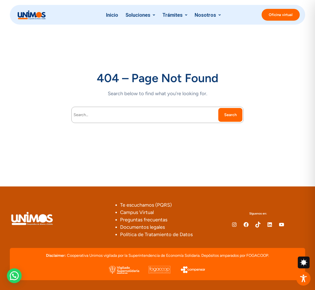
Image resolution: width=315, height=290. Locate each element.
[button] (140, 15)
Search (230, 114)
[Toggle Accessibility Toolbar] (303, 278)
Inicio (112, 15)
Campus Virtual (137, 212)
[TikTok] (258, 225)
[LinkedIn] (270, 225)
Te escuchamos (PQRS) (146, 205)
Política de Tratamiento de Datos (156, 234)
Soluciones (138, 15)
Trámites (172, 15)
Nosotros (205, 15)
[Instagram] (234, 225)
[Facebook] (246, 225)
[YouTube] (281, 225)
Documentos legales (142, 227)
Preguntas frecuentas (143, 220)
